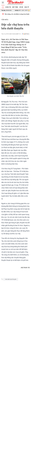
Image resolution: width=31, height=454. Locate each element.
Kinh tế (26, 7)
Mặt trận (15, 7)
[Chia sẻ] (29, 452)
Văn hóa (4, 20)
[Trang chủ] (3, 7)
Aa (19, 452)
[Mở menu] (2, 2)
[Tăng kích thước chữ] (22, 452)
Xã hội (21, 7)
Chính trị (8, 7)
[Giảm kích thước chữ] (17, 452)
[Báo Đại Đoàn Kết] (15, 2)
